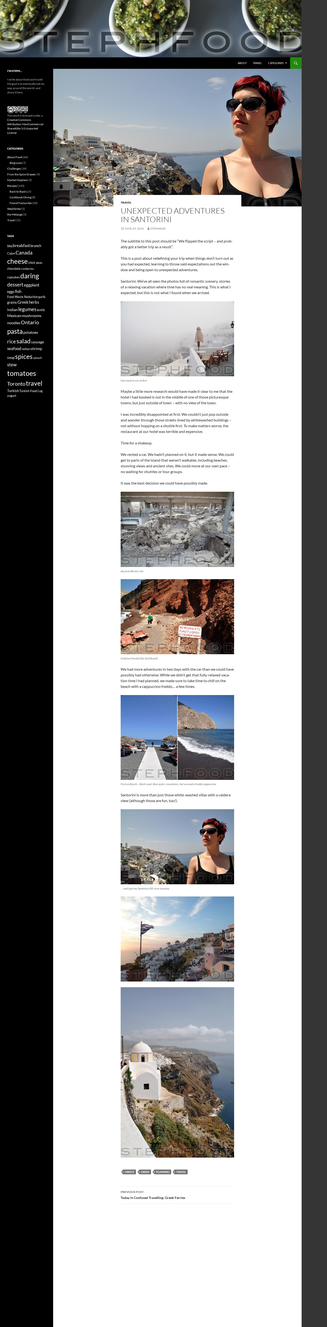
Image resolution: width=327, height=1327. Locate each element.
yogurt (11, 396)
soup (11, 358)
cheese (17, 261)
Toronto (16, 384)
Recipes (12, 186)
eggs (11, 292)
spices (24, 356)
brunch (35, 246)
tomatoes (21, 373)
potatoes (30, 332)
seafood (14, 348)
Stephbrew (14, 208)
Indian (12, 309)
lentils (41, 310)
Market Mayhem (17, 180)
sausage (37, 342)
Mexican (14, 315)
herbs (34, 302)
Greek (145, 1171)
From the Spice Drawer (21, 174)
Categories (276, 63)
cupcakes (13, 277)
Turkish (13, 391)
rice (11, 341)
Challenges (14, 168)
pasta (15, 331)
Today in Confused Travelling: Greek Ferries (153, 1195)
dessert (15, 284)
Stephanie (158, 228)
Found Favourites (21, 203)
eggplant (31, 284)
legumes (27, 309)
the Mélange (15, 214)
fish (18, 291)
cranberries (27, 268)
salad (24, 341)
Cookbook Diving (20, 197)
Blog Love (16, 163)
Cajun (11, 253)
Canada (24, 252)
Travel (257, 63)
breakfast (21, 245)
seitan (26, 349)
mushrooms (31, 315)
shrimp (36, 348)
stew (12, 364)
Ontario (30, 322)
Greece (129, 1171)
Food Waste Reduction (22, 297)
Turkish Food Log (31, 391)
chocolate (13, 268)
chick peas (35, 262)
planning (162, 1171)
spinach (37, 357)
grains (12, 302)
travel (181, 1171)
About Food (14, 157)
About (242, 63)
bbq (9, 246)
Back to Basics (18, 191)
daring (29, 276)
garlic (42, 297)
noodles (13, 322)
